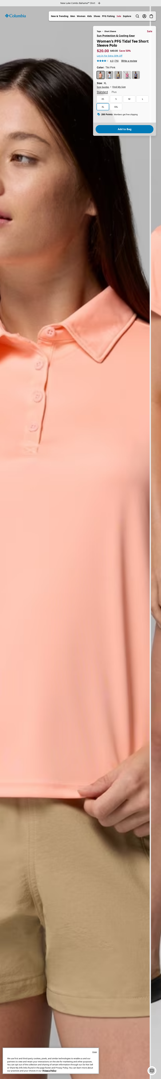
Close (94, 1052)
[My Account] (144, 16)
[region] (80, 542)
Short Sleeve (110, 31)
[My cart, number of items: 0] (151, 16)
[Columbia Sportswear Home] (15, 16)
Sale (119, 16)
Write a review (129, 61)
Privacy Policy (49, 1070)
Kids (89, 16)
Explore (127, 16)
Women (81, 16)
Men (72, 16)
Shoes (97, 16)
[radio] (100, 75)
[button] (151, 1070)
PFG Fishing (108, 16)
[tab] (102, 92)
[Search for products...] (137, 16)
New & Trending (59, 16)
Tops (99, 31)
